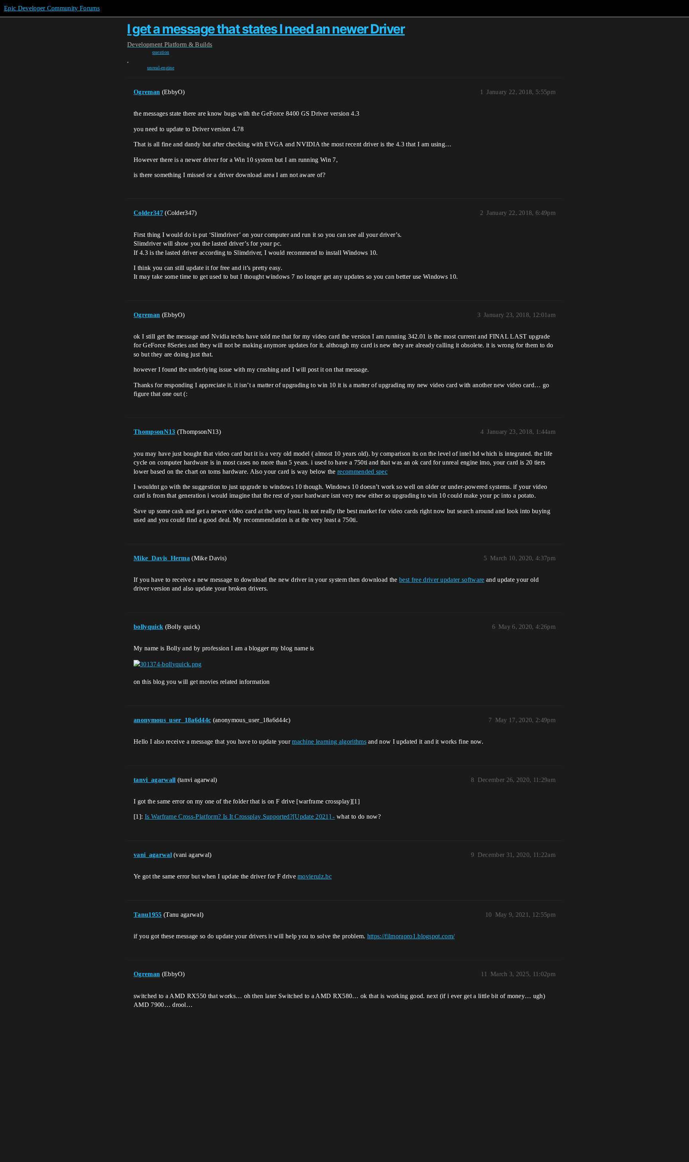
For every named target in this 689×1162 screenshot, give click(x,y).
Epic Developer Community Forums (52, 8)
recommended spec (362, 471)
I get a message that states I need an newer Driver (266, 29)
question (160, 52)
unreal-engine (160, 68)
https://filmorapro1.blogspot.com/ (411, 936)
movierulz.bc (314, 876)
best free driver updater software (441, 579)
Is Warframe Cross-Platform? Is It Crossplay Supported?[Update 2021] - (240, 816)
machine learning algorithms (329, 741)
